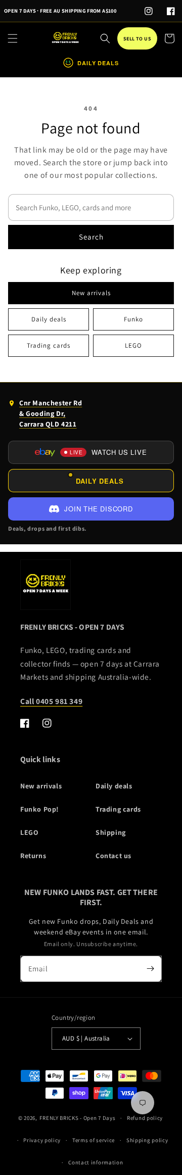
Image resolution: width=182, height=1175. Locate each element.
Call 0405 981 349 (51, 701)
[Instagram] (149, 11)
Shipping (111, 832)
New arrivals (91, 293)
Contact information (95, 1162)
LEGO (133, 345)
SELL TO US (137, 38)
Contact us (113, 855)
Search (91, 237)
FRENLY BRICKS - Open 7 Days (77, 1117)
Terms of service (93, 1140)
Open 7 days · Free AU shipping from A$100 (60, 10)
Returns (33, 855)
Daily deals (48, 319)
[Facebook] (171, 11)
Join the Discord (98, 508)
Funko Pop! (39, 809)
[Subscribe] (150, 969)
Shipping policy (147, 1140)
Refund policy (145, 1117)
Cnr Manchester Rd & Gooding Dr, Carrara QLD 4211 (45, 416)
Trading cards (48, 345)
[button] (13, 38)
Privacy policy (42, 1140)
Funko (133, 319)
